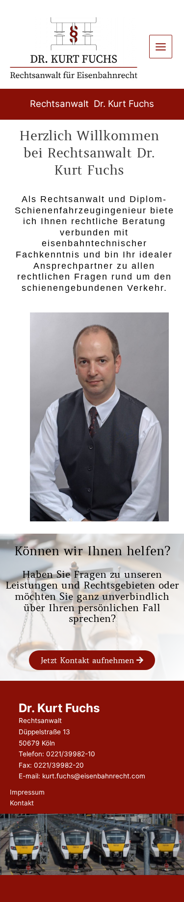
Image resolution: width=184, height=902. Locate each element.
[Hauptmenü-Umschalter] (161, 46)
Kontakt (22, 803)
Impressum (27, 792)
